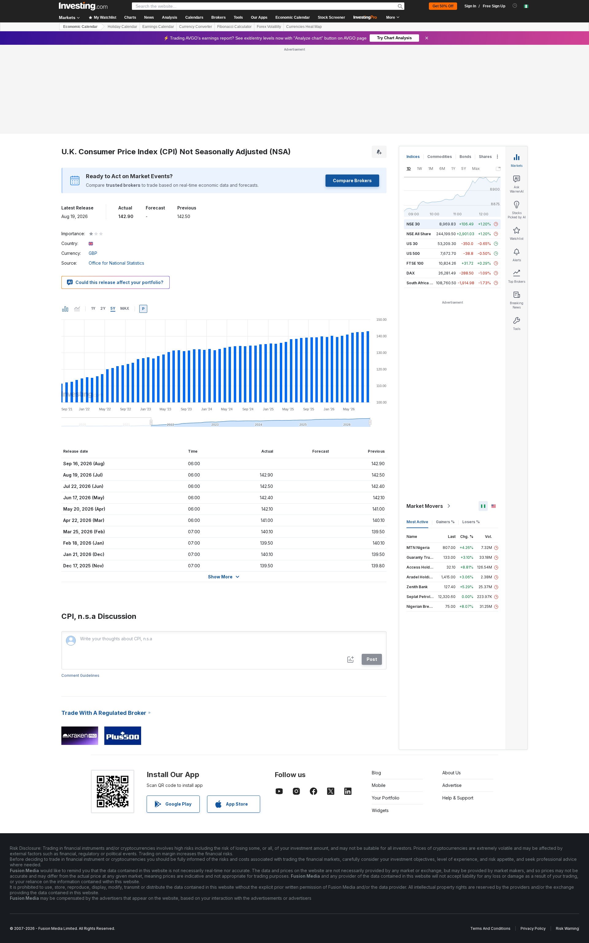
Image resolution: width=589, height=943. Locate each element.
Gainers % (445, 521)
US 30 (412, 243)
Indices (413, 156)
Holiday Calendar (122, 27)
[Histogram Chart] (65, 309)
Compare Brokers (352, 180)
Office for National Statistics (116, 263)
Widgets (380, 810)
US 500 (413, 253)
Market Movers (424, 506)
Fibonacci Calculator (234, 27)
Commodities (439, 156)
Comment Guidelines (80, 675)
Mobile (379, 785)
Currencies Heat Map (304, 27)
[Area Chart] (77, 309)
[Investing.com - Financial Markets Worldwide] (83, 6)
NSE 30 (413, 224)
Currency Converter (195, 27)
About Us (451, 772)
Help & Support (457, 797)
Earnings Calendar (158, 27)
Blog (376, 772)
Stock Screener (331, 17)
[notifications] (514, 6)
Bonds (465, 156)
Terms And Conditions (490, 928)
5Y (112, 308)
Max (124, 308)
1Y (93, 308)
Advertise (452, 785)
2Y (103, 308)
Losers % (471, 521)
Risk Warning (567, 928)
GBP (93, 253)
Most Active (417, 521)
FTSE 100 (414, 263)
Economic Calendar (292, 17)
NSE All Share (418, 234)
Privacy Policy (533, 928)
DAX (410, 273)
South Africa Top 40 (424, 283)
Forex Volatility (269, 27)
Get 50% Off (443, 6)
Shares (485, 156)
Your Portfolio (385, 797)
